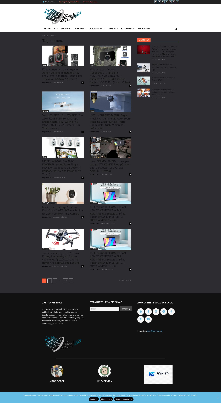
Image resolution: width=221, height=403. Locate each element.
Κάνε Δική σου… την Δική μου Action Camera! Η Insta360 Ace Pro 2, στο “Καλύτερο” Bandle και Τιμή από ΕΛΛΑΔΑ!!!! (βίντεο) (62, 74)
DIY (92, 157)
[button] (176, 29)
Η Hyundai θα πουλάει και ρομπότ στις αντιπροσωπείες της (164, 67)
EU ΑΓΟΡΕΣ (94, 203)
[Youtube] (177, 1)
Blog (44, 65)
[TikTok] (170, 1)
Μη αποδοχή (106, 399)
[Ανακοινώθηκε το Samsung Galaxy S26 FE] (143, 81)
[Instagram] (163, 1)
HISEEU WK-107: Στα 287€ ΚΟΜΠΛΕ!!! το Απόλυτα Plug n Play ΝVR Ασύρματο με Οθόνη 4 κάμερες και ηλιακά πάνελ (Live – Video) (62, 168)
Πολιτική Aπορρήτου (123, 399)
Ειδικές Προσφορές (49, 203)
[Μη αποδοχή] (218, 397)
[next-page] (71, 281)
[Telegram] (166, 1)
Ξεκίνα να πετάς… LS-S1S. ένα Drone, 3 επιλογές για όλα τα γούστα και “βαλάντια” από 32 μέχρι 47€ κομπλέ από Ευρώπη (61, 258)
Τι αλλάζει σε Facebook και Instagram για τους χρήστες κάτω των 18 (163, 92)
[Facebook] (159, 1)
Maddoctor (57, 381)
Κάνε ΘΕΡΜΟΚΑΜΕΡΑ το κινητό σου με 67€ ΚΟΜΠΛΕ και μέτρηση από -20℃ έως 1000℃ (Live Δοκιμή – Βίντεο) (110, 166)
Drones (45, 111)
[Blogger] (155, 1)
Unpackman (46, 82)
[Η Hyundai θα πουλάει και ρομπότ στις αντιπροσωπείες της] (143, 67)
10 (66, 281)
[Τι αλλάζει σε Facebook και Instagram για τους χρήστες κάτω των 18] (143, 93)
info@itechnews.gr (154, 331)
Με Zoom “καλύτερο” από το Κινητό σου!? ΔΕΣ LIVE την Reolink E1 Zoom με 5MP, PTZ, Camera (62, 210)
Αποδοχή (93, 399)
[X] (173, 1)
